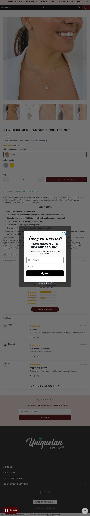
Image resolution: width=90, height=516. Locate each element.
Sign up (45, 273)
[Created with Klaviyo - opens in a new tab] (45, 283)
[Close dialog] (64, 234)
